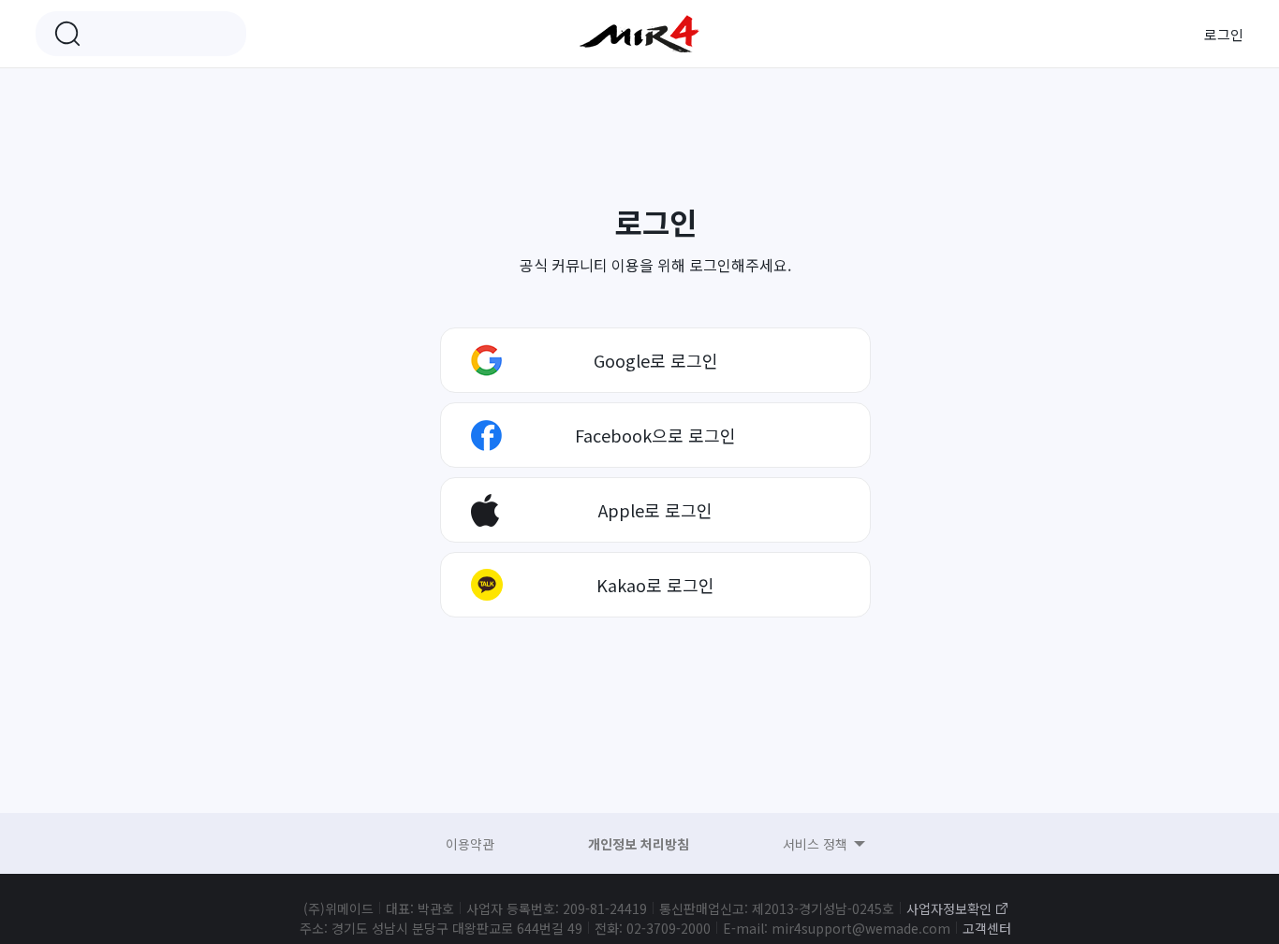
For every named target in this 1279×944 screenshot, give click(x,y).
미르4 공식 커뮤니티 (639, 33)
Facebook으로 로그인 (655, 435)
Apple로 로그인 (655, 510)
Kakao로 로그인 (655, 585)
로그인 (1223, 34)
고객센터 (987, 928)
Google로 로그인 (656, 360)
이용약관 (470, 844)
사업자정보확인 (949, 908)
